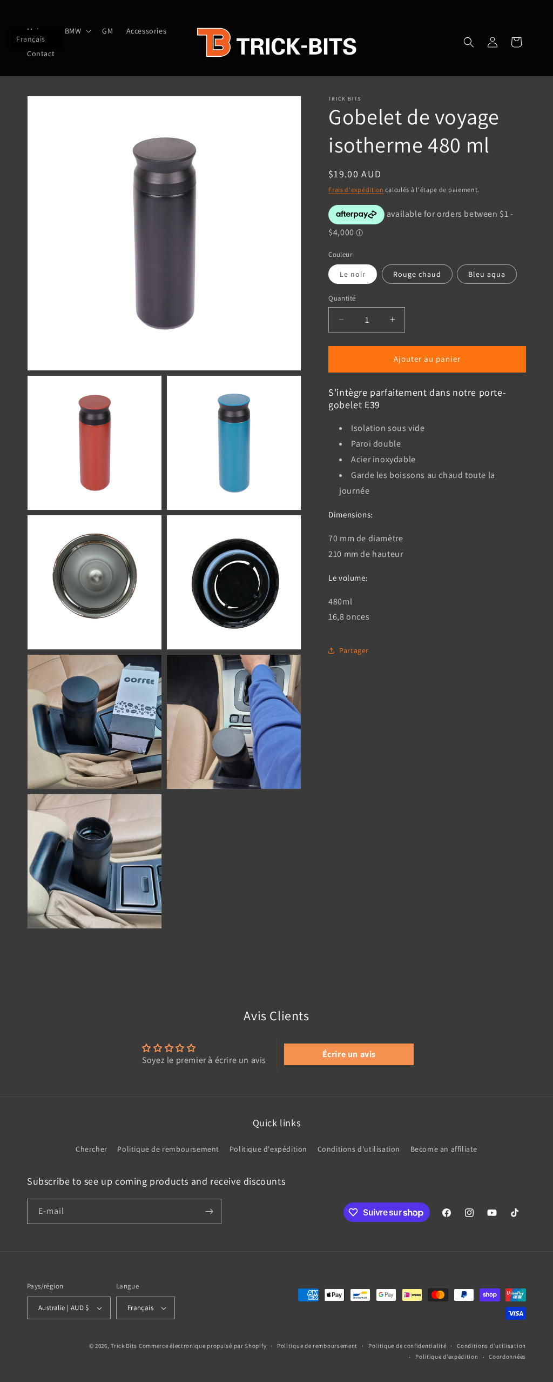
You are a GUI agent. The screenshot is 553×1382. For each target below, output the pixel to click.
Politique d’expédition (446, 1356)
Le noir (353, 274)
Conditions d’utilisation (491, 1346)
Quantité (341, 298)
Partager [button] (354, 650)
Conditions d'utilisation (359, 1149)
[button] (77, 30)
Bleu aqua (486, 274)
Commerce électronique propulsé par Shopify (202, 1346)
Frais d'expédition (356, 189)
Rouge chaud (417, 274)
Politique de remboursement (168, 1149)
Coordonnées (507, 1356)
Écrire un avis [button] (349, 1054)
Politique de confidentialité (407, 1346)
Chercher (91, 1149)
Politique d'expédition (268, 1149)
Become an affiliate (443, 1149)
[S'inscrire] (209, 1211)
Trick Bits (124, 1346)
